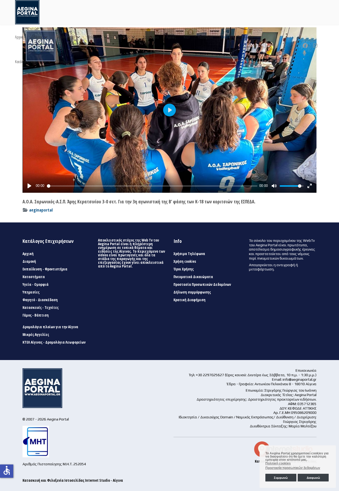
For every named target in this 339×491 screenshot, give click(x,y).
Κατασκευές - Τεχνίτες (41, 307)
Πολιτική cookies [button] (278, 463)
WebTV (225, 37)
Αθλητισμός (122, 37)
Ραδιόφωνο (205, 37)
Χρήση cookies (184, 261)
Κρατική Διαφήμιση (189, 300)
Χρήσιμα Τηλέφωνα (189, 254)
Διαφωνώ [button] (313, 477)
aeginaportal (41, 210)
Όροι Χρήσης (183, 269)
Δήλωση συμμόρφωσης (192, 292)
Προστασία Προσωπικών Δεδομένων (202, 284)
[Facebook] (305, 45)
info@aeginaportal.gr (299, 379)
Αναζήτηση (66, 61)
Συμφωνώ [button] (281, 477)
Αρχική (19, 37)
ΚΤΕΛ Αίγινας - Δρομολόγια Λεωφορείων (54, 342)
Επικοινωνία (245, 37)
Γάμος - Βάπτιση (36, 315)
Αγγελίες (171, 37)
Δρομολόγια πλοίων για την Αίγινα (50, 327)
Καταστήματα (34, 277)
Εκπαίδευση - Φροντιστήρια (45, 269)
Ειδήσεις (37, 37)
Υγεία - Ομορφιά (35, 284)
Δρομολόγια (151, 37)
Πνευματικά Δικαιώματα (193, 277)
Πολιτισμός (95, 37)
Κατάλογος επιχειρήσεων (30, 61)
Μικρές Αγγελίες (36, 334)
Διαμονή (29, 261)
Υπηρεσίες (31, 292)
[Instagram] (315, 45)
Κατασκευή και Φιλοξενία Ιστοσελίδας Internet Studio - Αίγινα (73, 480)
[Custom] (304, 53)
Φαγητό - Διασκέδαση (40, 300)
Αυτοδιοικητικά (65, 37)
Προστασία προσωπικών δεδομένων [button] (292, 468)
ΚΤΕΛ (187, 37)
